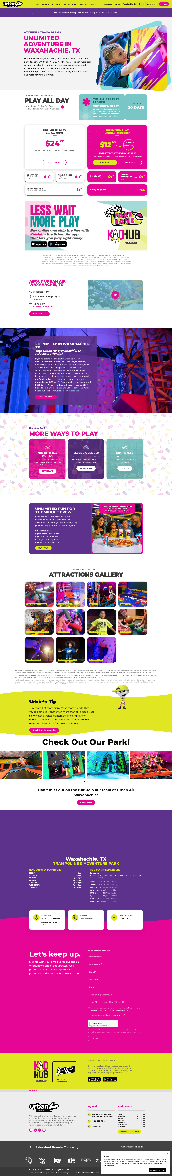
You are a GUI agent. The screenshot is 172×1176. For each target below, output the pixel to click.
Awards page (74, 391)
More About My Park (129, 1131)
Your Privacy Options (64, 1173)
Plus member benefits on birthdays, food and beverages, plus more (117, 156)
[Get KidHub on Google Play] (57, 244)
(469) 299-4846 (86, 918)
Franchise (82, 4)
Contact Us (123, 918)
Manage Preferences (157, 1170)
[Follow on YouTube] (44, 1130)
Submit (94, 1038)
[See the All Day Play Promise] (62, 107)
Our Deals (45, 4)
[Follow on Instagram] (35, 1130)
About (92, 4)
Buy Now (104, 162)
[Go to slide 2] (84, 781)
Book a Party (152, 4)
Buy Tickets (164, 4)
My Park (36, 4)
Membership (56, 4)
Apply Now (86, 802)
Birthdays (47, 471)
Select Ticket (54, 162)
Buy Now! (43, 548)
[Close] (167, 1153)
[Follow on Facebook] (30, 1130)
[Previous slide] (32, 13)
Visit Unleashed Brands (132, 1147)
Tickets (125, 468)
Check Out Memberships (44, 730)
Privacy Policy (136, 1032)
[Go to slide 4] (87, 781)
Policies (50, 1173)
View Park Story (46, 397)
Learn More (130, 162)
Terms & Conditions (37, 1173)
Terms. (90, 1033)
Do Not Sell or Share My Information (89, 1173)
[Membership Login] (144, 4)
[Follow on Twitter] (39, 1130)
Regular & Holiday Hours (43, 307)
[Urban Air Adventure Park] (56, 1107)
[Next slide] (140, 13)
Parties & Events (70, 4)
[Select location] (139, 4)
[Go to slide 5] (89, 781)
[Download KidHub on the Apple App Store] (39, 244)
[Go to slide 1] (82, 781)
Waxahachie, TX (129, 4)
